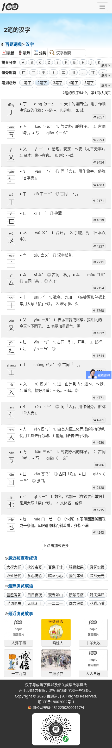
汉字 (30, 44)
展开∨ (106, 65)
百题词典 (13, 44)
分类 (42, 52)
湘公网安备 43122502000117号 (58, 707)
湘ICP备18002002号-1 (56, 701)
